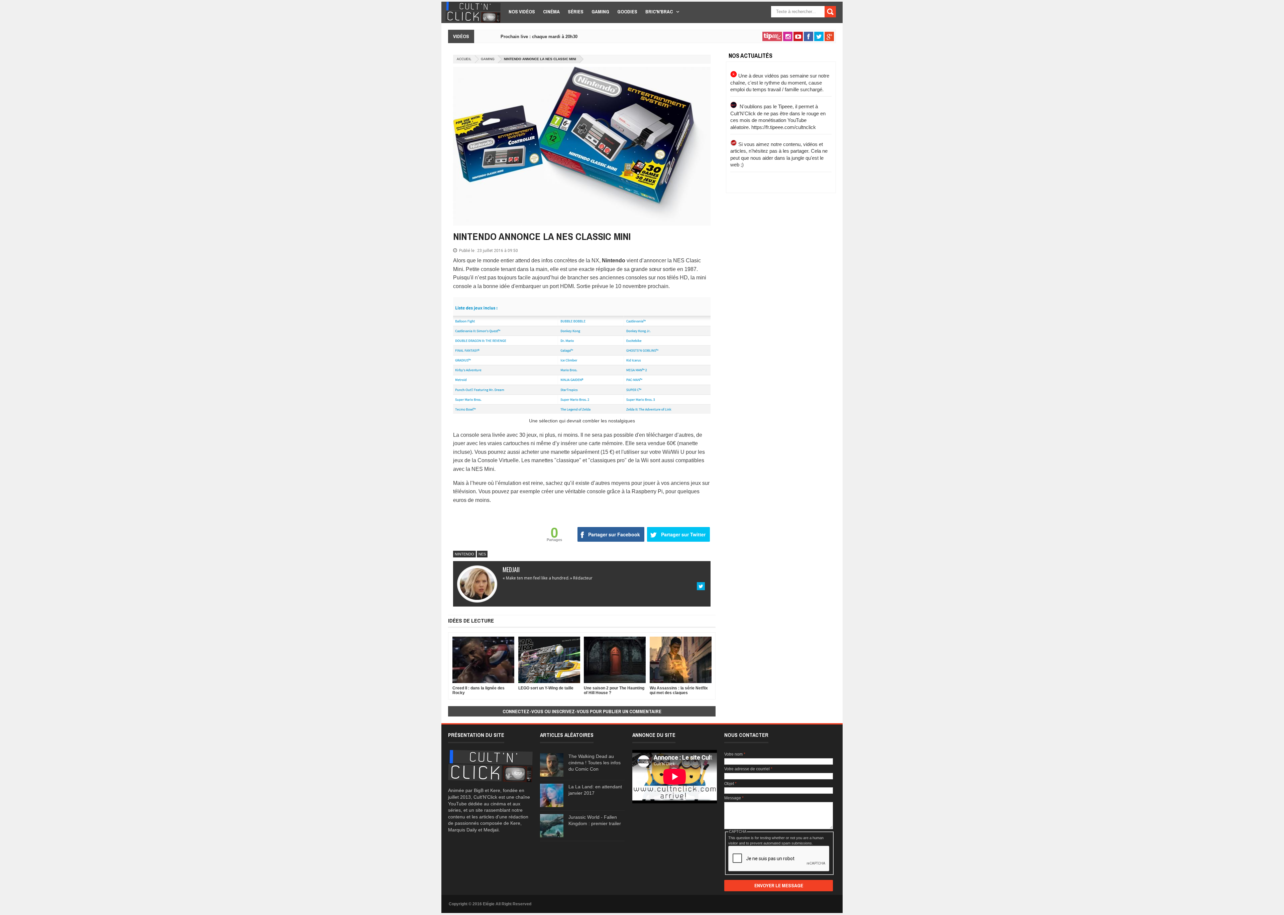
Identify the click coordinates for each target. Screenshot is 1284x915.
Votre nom (734, 754)
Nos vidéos (522, 11)
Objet (730, 783)
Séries (575, 11)
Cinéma (551, 11)
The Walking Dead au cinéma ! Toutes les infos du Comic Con (594, 763)
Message (734, 798)
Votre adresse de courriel (748, 769)
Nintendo (464, 554)
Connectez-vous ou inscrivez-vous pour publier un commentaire (582, 711)
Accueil (464, 59)
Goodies (627, 11)
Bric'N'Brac (659, 11)
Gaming (600, 11)
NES (482, 554)
